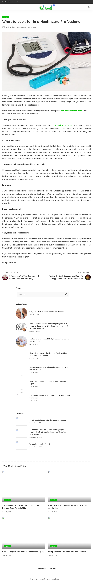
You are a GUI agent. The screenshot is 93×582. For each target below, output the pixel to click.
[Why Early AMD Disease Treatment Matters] (21, 313)
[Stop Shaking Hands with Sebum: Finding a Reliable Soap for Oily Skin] (23, 486)
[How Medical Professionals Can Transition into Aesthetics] (69, 486)
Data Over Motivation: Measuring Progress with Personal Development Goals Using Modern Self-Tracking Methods (49, 326)
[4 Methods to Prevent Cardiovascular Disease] (21, 421)
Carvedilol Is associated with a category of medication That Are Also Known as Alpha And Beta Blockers (47, 432)
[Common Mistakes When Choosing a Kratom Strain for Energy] (21, 398)
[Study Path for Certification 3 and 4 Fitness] (69, 533)
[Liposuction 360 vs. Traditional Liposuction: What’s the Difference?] (21, 369)
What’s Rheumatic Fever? (39, 444)
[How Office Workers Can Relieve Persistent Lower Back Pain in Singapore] (21, 355)
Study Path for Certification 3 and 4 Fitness (67, 552)
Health (6, 17)
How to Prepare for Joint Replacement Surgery (23, 552)
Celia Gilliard (10, 27)
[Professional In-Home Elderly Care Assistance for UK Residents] (21, 341)
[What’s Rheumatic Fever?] (21, 445)
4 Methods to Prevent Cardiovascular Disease (47, 420)
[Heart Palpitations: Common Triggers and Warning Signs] (21, 384)
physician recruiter (63, 125)
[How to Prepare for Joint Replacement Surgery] (23, 533)
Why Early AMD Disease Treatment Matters (46, 312)
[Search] (89, 7)
